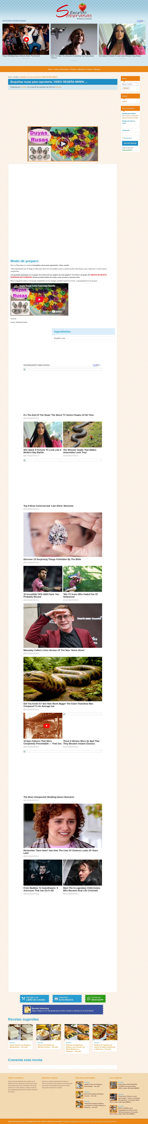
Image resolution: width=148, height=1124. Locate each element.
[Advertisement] (62, 108)
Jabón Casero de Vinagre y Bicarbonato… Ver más (20, 1046)
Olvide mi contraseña (127, 148)
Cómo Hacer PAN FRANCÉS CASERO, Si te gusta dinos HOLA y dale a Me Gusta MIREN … (124, 1087)
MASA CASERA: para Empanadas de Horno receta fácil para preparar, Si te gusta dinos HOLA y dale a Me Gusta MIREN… (124, 1111)
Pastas (89, 69)
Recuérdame (128, 138)
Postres (73, 69)
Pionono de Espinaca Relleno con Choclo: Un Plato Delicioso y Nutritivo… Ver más (75, 1048)
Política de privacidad (109, 1121)
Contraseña (126, 130)
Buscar (126, 88)
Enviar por (97, 998)
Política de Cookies (96, 1121)
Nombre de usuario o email (128, 122)
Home (50, 69)
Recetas (97, 69)
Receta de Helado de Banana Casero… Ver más (48, 1046)
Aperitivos (82, 69)
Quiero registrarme (127, 150)
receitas (24, 87)
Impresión (66, 998)
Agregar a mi (35, 998)
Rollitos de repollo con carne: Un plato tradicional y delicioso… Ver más (104, 1047)
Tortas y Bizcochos (61, 69)
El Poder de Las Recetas (84, 19)
